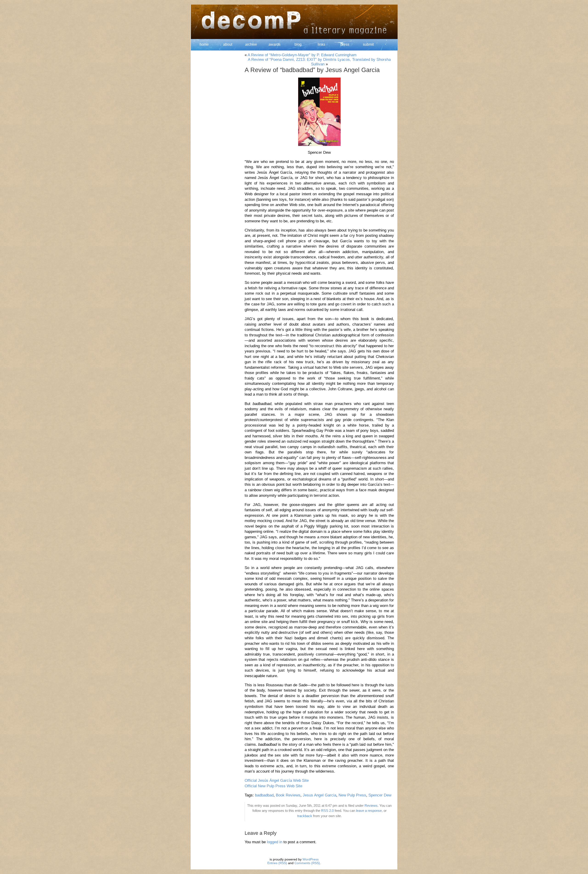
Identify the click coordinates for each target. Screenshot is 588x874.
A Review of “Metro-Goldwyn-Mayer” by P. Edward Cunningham (302, 55)
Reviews (371, 805)
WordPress (310, 859)
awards (274, 44)
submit (368, 44)
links (321, 44)
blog (298, 44)
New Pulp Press (352, 795)
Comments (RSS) (307, 863)
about (227, 44)
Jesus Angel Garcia (319, 795)
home (204, 44)
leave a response (369, 811)
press (344, 44)
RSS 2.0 (327, 811)
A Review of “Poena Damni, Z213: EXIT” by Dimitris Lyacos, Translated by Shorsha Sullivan (319, 61)
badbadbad (264, 795)
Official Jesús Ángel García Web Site (277, 780)
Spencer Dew (379, 795)
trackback (304, 816)
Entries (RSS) (277, 863)
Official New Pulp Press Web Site (273, 786)
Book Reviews (288, 795)
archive (251, 44)
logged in (274, 842)
